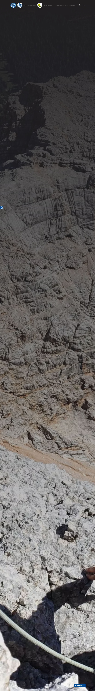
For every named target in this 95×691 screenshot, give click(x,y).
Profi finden (78, 685)
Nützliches (72, 5)
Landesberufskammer (62, 5)
